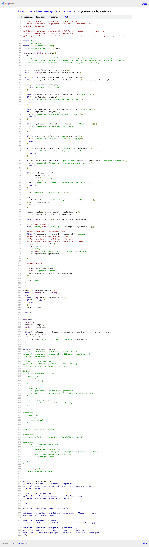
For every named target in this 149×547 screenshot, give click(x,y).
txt (139, 543)
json (145, 543)
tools (71, 11)
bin (77, 11)
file (65, 17)
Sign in (144, 4)
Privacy (20, 543)
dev (64, 11)
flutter (20, 11)
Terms (26, 543)
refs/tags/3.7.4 (51, 11)
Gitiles (14, 543)
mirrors (30, 11)
